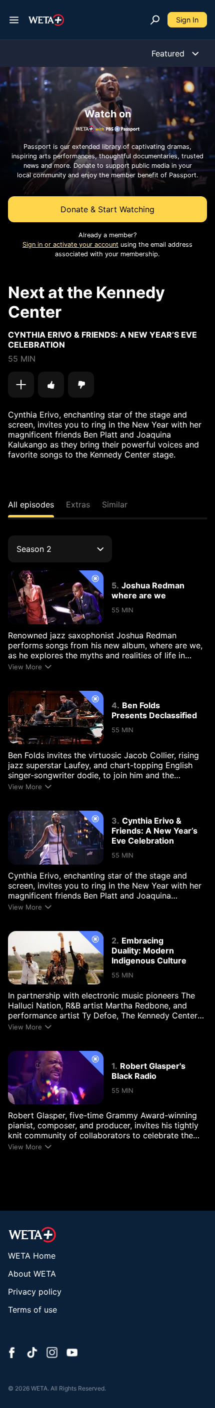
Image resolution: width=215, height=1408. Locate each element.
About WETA (32, 1274)
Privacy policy (35, 1292)
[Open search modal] (155, 20)
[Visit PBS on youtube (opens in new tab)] (72, 1354)
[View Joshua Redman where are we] (56, 597)
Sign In (187, 19)
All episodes (31, 504)
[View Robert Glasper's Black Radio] (56, 1077)
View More (25, 667)
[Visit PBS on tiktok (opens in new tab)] (32, 1354)
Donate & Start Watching (107, 209)
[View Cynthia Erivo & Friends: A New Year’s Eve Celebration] (56, 837)
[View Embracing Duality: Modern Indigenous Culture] (56, 957)
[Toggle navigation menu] (14, 20)
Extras (78, 504)
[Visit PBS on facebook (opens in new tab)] (12, 1354)
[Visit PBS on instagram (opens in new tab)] (52, 1354)
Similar (115, 504)
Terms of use (32, 1310)
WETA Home (32, 1256)
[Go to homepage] (46, 20)
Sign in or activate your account (70, 244)
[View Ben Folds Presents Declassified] (56, 717)
